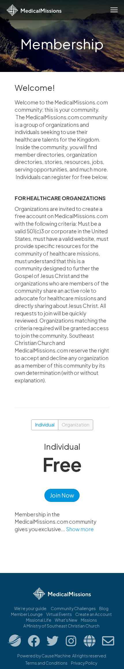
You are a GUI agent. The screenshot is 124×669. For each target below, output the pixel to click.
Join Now (62, 495)
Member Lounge (27, 614)
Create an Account (93, 614)
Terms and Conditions (46, 663)
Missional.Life (38, 620)
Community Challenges (73, 608)
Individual (45, 425)
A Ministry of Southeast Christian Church (61, 625)
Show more (80, 529)
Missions (89, 620)
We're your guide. (30, 608)
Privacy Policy (84, 663)
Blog (103, 608)
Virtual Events (59, 614)
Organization (75, 425)
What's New (66, 620)
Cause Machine (56, 655)
